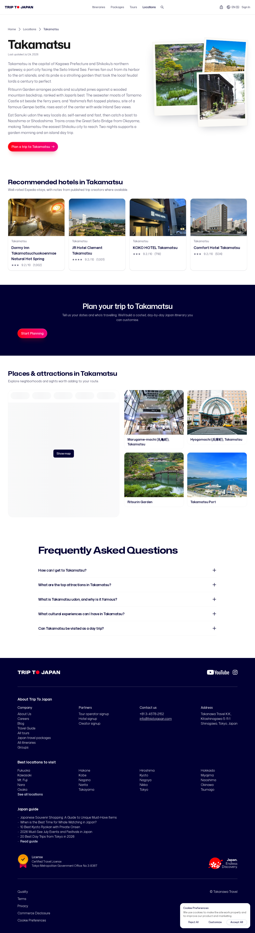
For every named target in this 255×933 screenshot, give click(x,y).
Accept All (236, 922)
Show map (64, 453)
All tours (23, 733)
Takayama (86, 789)
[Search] (162, 7)
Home (12, 29)
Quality (23, 891)
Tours (133, 7)
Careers (23, 718)
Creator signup (89, 723)
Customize (215, 922)
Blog (21, 723)
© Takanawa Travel (223, 891)
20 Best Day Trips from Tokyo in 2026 (47, 836)
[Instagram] (235, 672)
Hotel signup (88, 718)
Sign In (246, 7)
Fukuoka (24, 770)
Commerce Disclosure (34, 913)
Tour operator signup (94, 714)
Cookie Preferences (32, 920)
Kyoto (144, 775)
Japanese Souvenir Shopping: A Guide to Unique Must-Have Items (68, 817)
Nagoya (145, 780)
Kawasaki (24, 775)
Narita (83, 785)
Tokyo (144, 789)
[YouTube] (218, 672)
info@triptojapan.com (156, 718)
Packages (117, 7)
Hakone (84, 770)
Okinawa (207, 785)
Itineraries (98, 7)
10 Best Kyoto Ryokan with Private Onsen (50, 827)
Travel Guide (26, 728)
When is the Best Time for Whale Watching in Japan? (58, 822)
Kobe (82, 775)
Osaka (22, 789)
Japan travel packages (34, 738)
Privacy (23, 906)
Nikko (144, 785)
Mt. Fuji (22, 780)
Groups (23, 747)
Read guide (29, 841)
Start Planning (32, 333)
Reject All (193, 922)
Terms (22, 899)
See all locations (30, 794)
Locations (149, 7)
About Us (24, 714)
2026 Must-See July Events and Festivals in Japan (56, 832)
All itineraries (27, 742)
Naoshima (208, 780)
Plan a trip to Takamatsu (31, 146)
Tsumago (207, 789)
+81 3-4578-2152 (152, 714)
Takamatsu (51, 29)
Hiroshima (147, 770)
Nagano (85, 780)
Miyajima (207, 775)
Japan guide (28, 809)
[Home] (19, 7)
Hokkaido (208, 770)
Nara (21, 785)
